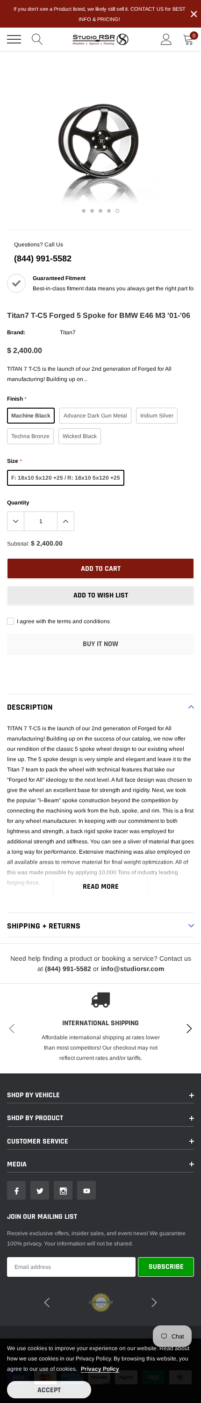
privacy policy (100, 1369)
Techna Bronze (30, 436)
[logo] (100, 39)
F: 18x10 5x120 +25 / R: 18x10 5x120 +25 (65, 478)
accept (49, 1390)
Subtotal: (18, 543)
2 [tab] (92, 211)
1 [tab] (84, 211)
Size (14, 461)
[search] (37, 39)
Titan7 (68, 332)
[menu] (14, 39)
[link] (16, 1190)
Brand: (16, 332)
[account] (166, 39)
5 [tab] (117, 211)
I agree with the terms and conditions (62, 621)
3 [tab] (100, 211)
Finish (16, 399)
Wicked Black (80, 436)
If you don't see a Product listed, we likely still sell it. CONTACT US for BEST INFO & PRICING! (100, 14)
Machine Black (30, 415)
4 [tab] (109, 211)
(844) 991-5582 (43, 258)
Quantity (18, 502)
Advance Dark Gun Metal (95, 415)
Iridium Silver (156, 415)
